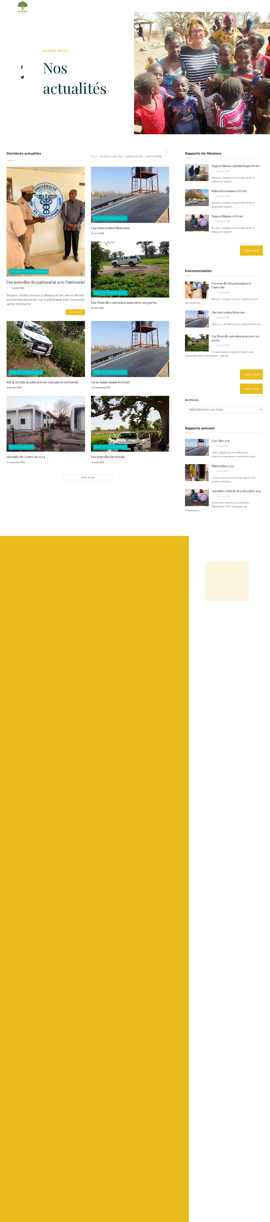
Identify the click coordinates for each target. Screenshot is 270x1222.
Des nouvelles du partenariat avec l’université (46, 282)
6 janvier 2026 (14, 387)
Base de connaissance (110, 218)
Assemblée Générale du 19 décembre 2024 (236, 491)
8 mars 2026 (97, 308)
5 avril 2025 (222, 471)
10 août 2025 (97, 462)
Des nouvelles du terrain (108, 457)
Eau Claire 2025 (221, 441)
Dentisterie (153, 156)
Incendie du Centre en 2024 (26, 457)
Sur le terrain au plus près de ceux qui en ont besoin (42, 382)
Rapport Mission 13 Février (227, 216)
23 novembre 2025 (100, 387)
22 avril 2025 (222, 446)
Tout (94, 156)
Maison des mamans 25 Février (229, 191)
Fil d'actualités (111, 156)
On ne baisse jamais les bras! (110, 382)
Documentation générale (28, 271)
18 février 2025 (223, 196)
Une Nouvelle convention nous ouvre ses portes (124, 302)
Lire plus (75, 312)
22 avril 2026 (97, 233)
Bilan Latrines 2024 (223, 466)
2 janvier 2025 (223, 496)
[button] (251, 250)
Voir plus (88, 477)
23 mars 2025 (223, 171)
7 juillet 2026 (17, 288)
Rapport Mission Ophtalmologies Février (236, 166)
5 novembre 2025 (16, 462)
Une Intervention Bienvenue (110, 228)
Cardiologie (134, 156)
